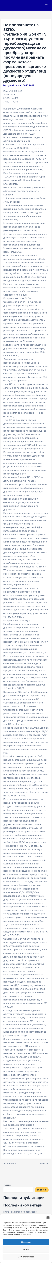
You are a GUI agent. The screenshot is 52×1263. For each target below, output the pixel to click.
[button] (48, 1217)
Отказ (26, 1249)
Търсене (7, 1185)
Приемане (26, 1242)
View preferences (26, 1256)
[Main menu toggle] (46, 5)
